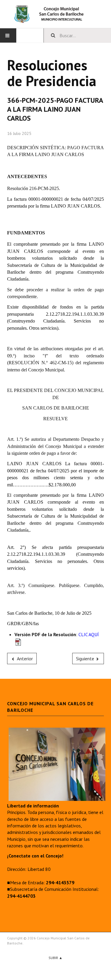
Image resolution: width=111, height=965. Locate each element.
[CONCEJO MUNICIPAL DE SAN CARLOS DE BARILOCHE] (55, 14)
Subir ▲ (55, 957)
